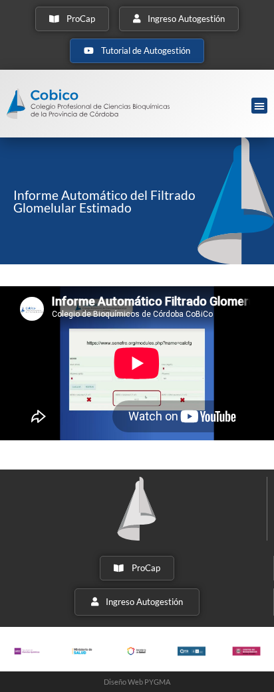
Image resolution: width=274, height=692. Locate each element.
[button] (259, 106)
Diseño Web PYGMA (137, 681)
